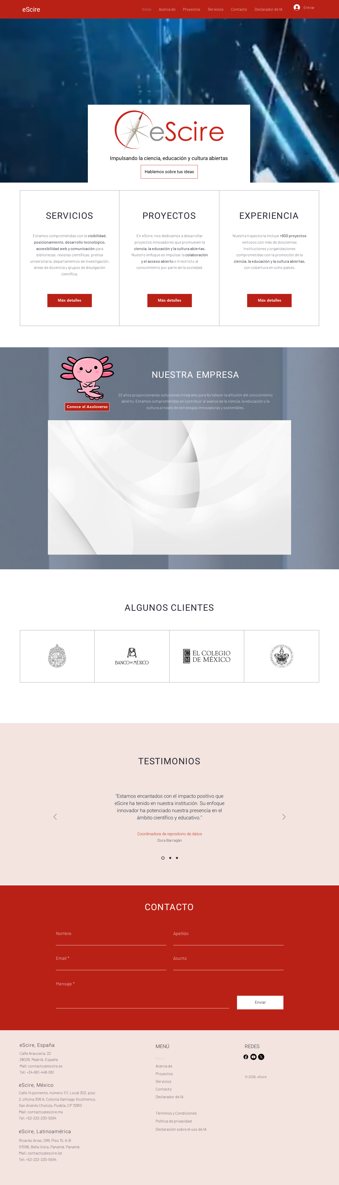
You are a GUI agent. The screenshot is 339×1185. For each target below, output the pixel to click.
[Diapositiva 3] (177, 858)
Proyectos (164, 1073)
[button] (284, 549)
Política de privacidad (174, 1121)
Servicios (163, 1081)
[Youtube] (253, 1057)
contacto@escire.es (45, 1065)
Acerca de (164, 1065)
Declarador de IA (169, 1096)
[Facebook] (246, 1057)
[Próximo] (283, 817)
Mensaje (64, 983)
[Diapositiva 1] (162, 858)
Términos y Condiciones (176, 1113)
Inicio (160, 1058)
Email (61, 958)
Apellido (181, 933)
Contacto (164, 1089)
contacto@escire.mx (45, 1111)
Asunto (180, 958)
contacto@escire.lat (45, 1153)
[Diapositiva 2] (169, 858)
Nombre (63, 933)
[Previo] (55, 817)
